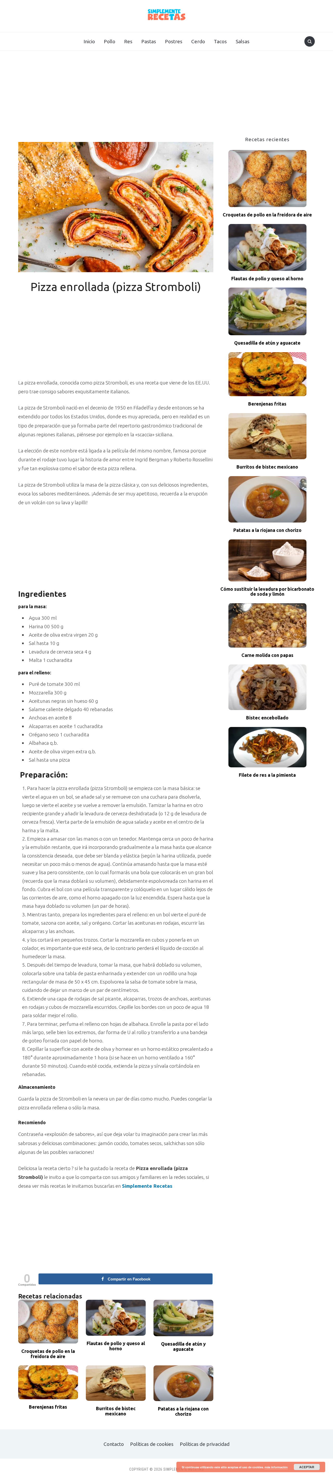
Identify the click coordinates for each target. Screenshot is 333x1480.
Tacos (220, 41)
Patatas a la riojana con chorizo (183, 1411)
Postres (173, 41)
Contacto (114, 1444)
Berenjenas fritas (48, 1406)
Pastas (148, 41)
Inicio (89, 41)
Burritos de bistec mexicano (116, 1411)
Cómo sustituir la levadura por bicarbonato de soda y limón (267, 592)
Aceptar (306, 1467)
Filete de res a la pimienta (267, 775)
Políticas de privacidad (204, 1444)
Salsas (242, 41)
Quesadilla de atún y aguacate (183, 1346)
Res (128, 41)
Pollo (109, 41)
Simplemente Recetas (147, 1186)
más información (276, 1467)
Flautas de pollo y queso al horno (116, 1346)
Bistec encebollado (267, 717)
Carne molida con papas (267, 655)
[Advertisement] (166, 97)
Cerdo (198, 41)
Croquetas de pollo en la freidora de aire (48, 1354)
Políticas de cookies (152, 1444)
